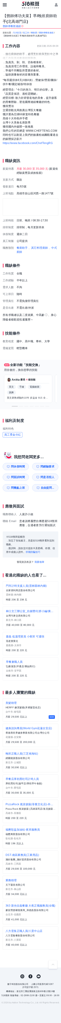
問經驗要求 (47, 466)
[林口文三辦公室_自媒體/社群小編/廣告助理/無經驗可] (30, 618)
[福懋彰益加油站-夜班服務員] (30, 836)
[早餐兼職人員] (30, 668)
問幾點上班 (18, 487)
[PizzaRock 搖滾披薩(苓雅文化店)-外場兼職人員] (30, 811)
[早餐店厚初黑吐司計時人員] (30, 786)
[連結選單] (5, 5)
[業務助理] (30, 887)
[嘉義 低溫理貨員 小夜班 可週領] (30, 643)
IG (22, 976)
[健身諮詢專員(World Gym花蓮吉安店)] (30, 735)
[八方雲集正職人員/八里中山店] (30, 938)
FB (30, 976)
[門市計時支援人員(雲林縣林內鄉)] (30, 592)
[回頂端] (53, 964)
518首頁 (17, 33)
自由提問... (47, 487)
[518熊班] (31, 5)
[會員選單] (56, 5)
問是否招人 (47, 477)
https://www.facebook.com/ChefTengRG (28, 143)
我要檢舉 (39, 562)
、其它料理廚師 (38, 247)
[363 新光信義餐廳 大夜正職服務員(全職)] (30, 912)
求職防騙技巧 (33, 552)
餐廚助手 (22, 247)
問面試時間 (18, 477)
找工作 (26, 33)
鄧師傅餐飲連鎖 (46, 33)
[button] (15, 406)
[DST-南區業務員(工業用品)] (30, 862)
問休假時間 (18, 466)
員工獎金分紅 (12, 434)
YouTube (39, 976)
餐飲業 (34, 33)
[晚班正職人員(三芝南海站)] (30, 760)
